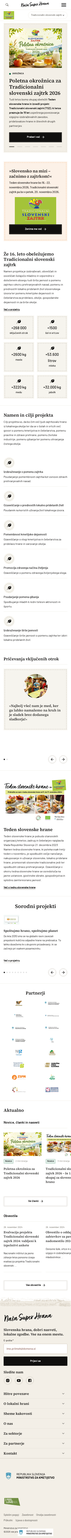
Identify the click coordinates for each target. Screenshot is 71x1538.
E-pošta (9, 1340)
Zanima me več (33, 229)
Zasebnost (27, 1515)
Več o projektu (12, 309)
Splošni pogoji (11, 1515)
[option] (35, 85)
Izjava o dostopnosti (27, 1520)
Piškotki (8, 1520)
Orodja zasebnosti (46, 1515)
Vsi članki (33, 1201)
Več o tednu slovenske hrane (20, 887)
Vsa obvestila (33, 1285)
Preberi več (33, 137)
